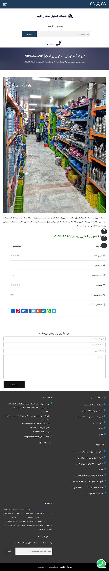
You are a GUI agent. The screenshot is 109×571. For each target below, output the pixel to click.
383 (12, 295)
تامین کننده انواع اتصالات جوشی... (89, 417)
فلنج (101, 469)
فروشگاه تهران (59, 62)
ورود (50, 26)
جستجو (29, 34)
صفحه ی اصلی (80, 62)
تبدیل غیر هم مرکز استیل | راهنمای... (88, 463)
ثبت (9, 551)
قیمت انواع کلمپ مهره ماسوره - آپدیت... (87, 475)
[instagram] (40, 442)
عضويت (58, 26)
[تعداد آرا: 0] (11, 285)
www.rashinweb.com (64, 567)
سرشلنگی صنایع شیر (94, 493)
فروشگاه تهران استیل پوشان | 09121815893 (39, 62)
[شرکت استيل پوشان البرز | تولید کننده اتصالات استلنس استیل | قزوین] (54, 16)
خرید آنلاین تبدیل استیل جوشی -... (89, 457)
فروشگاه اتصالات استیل (93, 405)
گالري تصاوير (70, 62)
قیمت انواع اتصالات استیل (92, 411)
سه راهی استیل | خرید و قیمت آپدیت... (87, 452)
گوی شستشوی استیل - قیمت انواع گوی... (87, 481)
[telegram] (45, 442)
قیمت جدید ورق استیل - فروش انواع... (87, 487)
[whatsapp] (50, 442)
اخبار (101, 434)
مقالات (100, 428)
